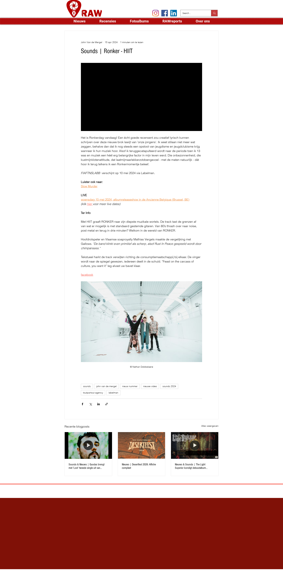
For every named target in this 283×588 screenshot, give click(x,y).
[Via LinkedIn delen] (98, 404)
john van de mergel (106, 386)
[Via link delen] (106, 404)
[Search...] (214, 13)
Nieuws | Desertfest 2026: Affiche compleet (139, 466)
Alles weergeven (209, 425)
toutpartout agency (93, 392)
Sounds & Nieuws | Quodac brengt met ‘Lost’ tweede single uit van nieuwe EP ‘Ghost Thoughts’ (86, 466)
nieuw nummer (130, 386)
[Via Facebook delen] (82, 404)
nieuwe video (150, 386)
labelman (113, 392)
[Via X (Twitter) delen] (90, 404)
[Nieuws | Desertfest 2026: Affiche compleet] (141, 445)
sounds (87, 386)
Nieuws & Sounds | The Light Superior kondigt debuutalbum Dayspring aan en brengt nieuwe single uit (194, 466)
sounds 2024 (169, 386)
